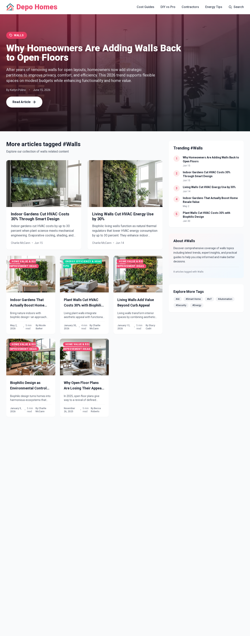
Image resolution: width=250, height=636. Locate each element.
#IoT (209, 299)
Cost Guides (145, 7)
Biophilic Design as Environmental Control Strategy (28, 386)
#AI (177, 299)
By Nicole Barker (41, 327)
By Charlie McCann (95, 327)
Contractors (190, 7)
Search (239, 7)
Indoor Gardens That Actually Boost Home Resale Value (27, 303)
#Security (181, 305)
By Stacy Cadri (150, 327)
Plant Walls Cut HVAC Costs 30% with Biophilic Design (83, 303)
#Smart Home (193, 299)
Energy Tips (213, 7)
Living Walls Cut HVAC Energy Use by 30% (209, 187)
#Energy (196, 305)
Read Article (21, 102)
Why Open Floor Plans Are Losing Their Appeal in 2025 (83, 386)
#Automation (225, 299)
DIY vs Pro (168, 7)
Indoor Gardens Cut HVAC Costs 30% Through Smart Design (40, 216)
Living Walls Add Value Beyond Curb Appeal (135, 302)
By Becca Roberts (96, 410)
